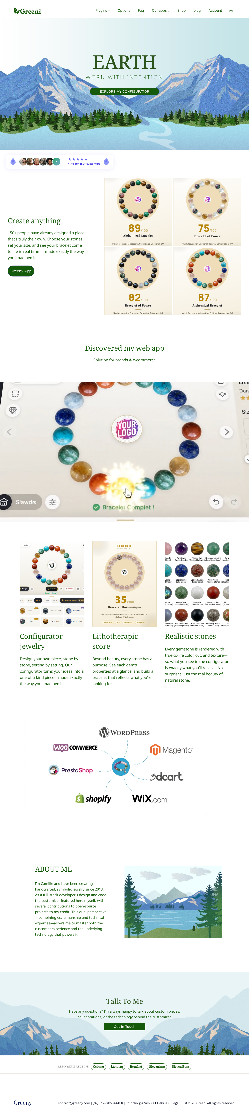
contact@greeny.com (74, 1103)
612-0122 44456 (110, 1103)
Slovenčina (157, 1067)
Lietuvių (117, 1067)
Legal (175, 1103)
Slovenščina (180, 1067)
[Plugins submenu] (109, 11)
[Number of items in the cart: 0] (231, 10)
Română (136, 1067)
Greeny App (21, 271)
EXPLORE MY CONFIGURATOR (124, 91)
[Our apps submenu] (168, 11)
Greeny (23, 1103)
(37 (95, 1103)
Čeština (98, 1067)
